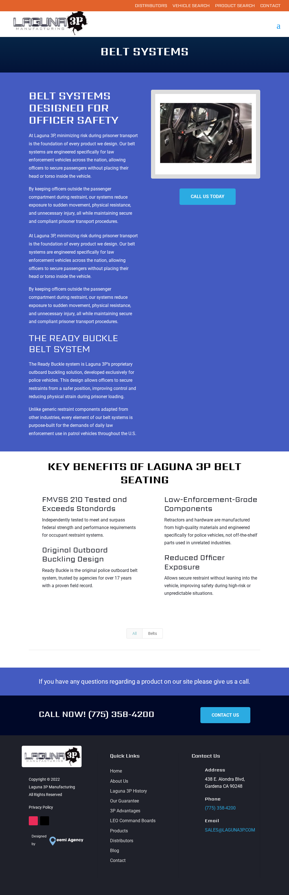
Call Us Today (207, 196)
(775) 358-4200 (121, 714)
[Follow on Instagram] (33, 820)
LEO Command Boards (133, 820)
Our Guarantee (124, 801)
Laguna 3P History (128, 791)
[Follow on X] (44, 820)
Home (116, 771)
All (134, 633)
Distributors (151, 6)
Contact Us (225, 715)
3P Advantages (125, 810)
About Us (119, 781)
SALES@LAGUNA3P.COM (230, 830)
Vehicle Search (191, 6)
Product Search (235, 6)
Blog (114, 850)
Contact (270, 6)
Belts (152, 633)
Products (119, 830)
